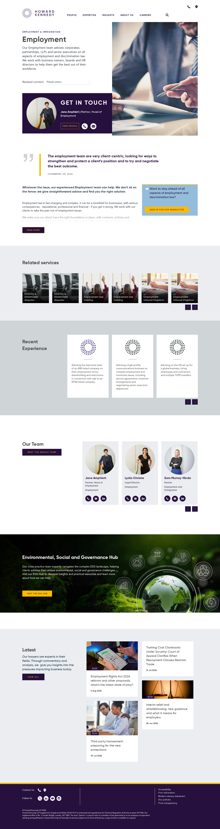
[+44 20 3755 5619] (167, 498)
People (72, 15)
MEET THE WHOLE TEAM (42, 452)
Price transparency (167, 803)
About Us (127, 15)
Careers (145, 15)
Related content (33, 82)
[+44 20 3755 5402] (128, 498)
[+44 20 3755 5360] (85, 126)
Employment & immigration (41, 32)
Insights (108, 15)
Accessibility (164, 790)
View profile (69, 126)
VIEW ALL (33, 677)
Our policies (164, 800)
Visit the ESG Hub (37, 594)
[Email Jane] (93, 126)
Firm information (166, 793)
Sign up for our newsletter (167, 210)
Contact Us (28, 790)
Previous (188, 307)
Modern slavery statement (171, 796)
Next (195, 307)
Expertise (89, 15)
